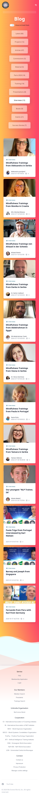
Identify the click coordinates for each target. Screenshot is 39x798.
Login (19, 683)
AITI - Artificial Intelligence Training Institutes (19, 739)
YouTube (9, 784)
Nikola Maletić (16, 498)
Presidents (19, 697)
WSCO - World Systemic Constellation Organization (19, 732)
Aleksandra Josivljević (18, 171)
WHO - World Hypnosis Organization (20, 729)
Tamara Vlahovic (16, 458)
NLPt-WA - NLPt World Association (19, 747)
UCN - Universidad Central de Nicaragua (19, 750)
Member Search (19, 694)
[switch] (12, 25)
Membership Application (20, 679)
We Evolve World (19, 712)
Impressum (19, 763)
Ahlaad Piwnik (15, 252)
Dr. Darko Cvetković (17, 293)
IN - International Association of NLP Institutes (19, 725)
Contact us (19, 760)
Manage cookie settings (20, 770)
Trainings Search (19, 701)
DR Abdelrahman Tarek (19, 336)
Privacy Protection (20, 767)
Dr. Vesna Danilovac (17, 377)
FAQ (19, 675)
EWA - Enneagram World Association (20, 743)
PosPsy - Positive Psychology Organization (19, 736)
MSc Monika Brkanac (18, 212)
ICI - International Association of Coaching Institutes (19, 722)
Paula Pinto (15, 417)
